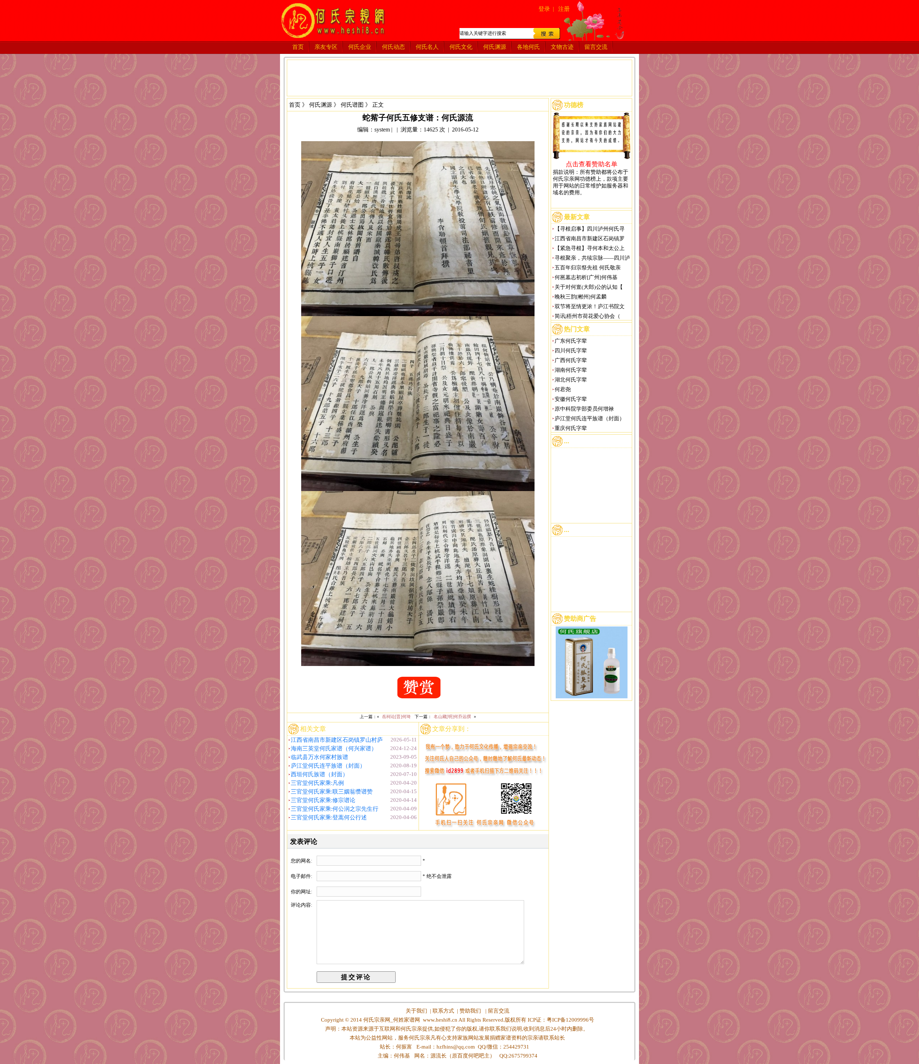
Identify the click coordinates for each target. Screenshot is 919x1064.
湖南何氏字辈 (571, 370)
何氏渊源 (494, 47)
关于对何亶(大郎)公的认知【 (589, 287)
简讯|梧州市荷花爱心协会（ (587, 316)
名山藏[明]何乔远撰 (452, 716)
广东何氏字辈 (571, 341)
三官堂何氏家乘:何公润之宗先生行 (334, 809)
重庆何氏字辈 (571, 428)
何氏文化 (460, 47)
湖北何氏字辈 (571, 380)
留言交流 (595, 47)
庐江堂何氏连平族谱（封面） (328, 766)
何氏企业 (359, 47)
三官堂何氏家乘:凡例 (317, 783)
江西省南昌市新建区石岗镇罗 (590, 238)
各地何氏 (528, 47)
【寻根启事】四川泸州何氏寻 (590, 229)
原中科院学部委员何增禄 (584, 409)
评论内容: (301, 905)
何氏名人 (427, 47)
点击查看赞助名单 (591, 164)
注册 (564, 9)
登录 (544, 9)
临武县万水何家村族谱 (319, 757)
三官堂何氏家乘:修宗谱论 (323, 800)
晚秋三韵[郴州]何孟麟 (581, 297)
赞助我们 (470, 1011)
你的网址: (302, 891)
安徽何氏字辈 (571, 399)
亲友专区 (325, 47)
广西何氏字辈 (571, 360)
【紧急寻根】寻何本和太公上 (590, 248)
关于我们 (416, 1011)
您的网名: (302, 861)
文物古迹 (562, 47)
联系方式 (443, 1011)
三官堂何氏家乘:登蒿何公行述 (329, 817)
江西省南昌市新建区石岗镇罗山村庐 (337, 740)
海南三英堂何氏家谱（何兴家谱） (334, 748)
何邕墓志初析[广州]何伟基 (586, 277)
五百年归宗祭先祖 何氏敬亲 (588, 267)
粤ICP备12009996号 (570, 1020)
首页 (298, 47)
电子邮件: (302, 876)
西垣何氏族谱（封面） (319, 774)
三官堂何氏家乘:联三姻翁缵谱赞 (332, 791)
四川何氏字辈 (571, 350)
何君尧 (563, 389)
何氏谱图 (352, 105)
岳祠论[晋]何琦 (396, 716)
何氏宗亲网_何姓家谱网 (391, 1020)
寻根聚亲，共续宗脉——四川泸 (592, 258)
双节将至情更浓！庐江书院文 (590, 306)
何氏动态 (393, 47)
